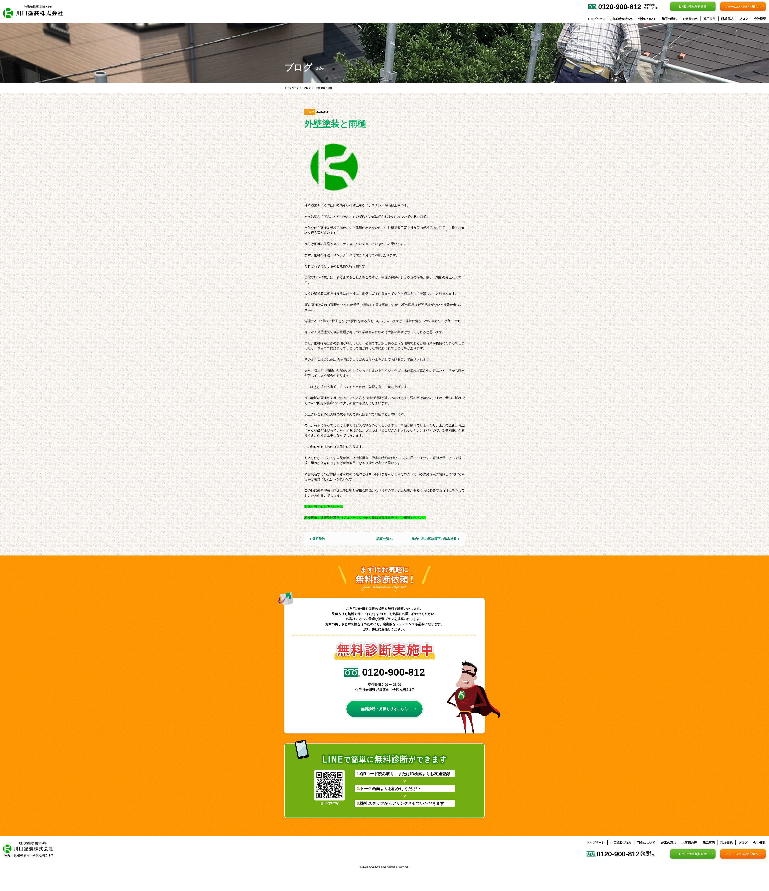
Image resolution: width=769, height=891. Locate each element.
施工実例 (710, 18)
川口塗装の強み (621, 18)
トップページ (596, 18)
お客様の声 (690, 18)
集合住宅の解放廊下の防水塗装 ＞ (436, 538)
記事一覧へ (384, 538)
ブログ (743, 18)
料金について (647, 18)
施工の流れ (669, 18)
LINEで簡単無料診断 (693, 6)
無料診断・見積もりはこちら (384, 709)
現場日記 (727, 18)
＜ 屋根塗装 (316, 538)
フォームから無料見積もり (743, 6)
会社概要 (760, 18)
